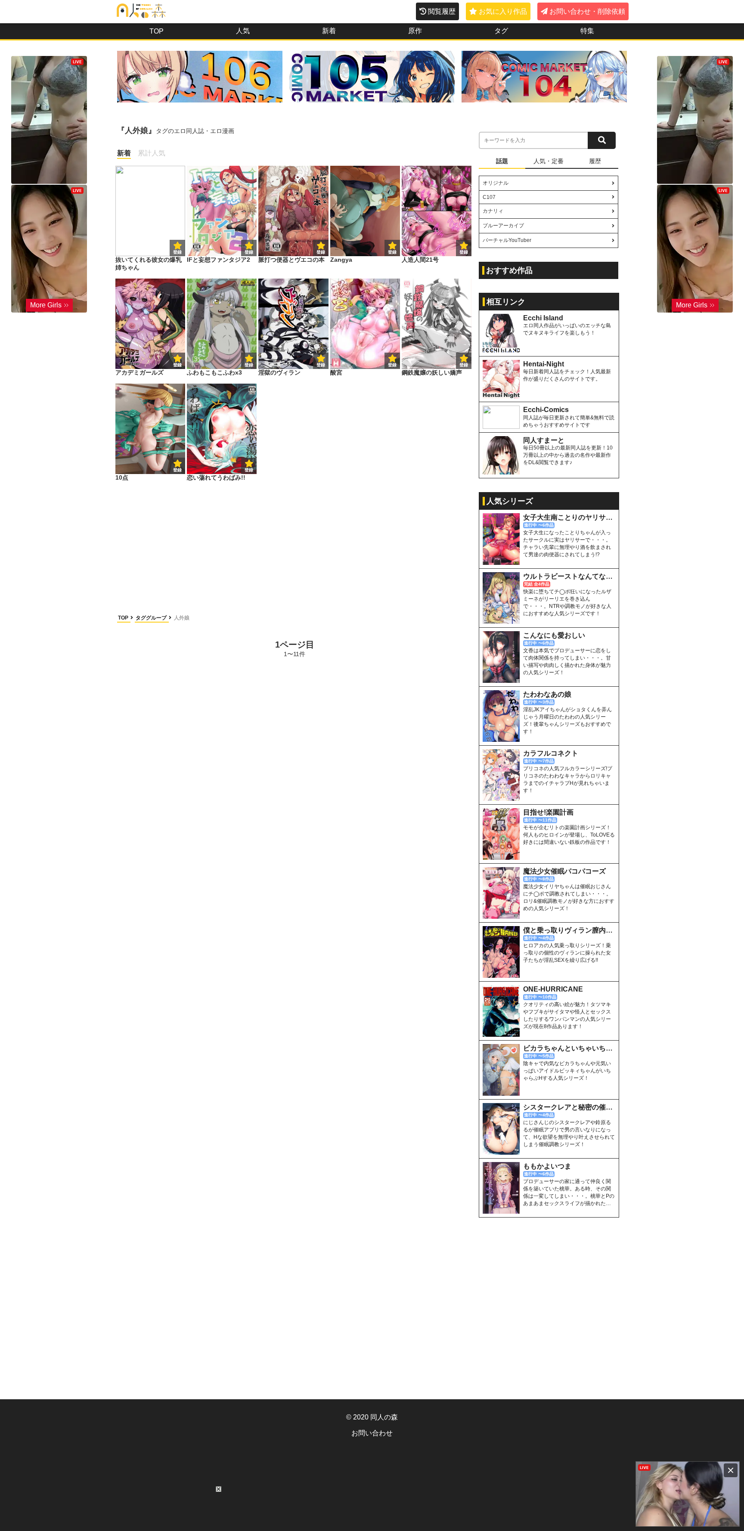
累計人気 (151, 153)
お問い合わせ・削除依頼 (587, 11)
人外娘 (181, 618)
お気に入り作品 (503, 11)
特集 (587, 30)
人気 (243, 30)
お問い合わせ (372, 1433)
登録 (249, 252)
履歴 (595, 161)
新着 (329, 30)
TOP (156, 31)
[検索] (602, 140)
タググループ (152, 618)
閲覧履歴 (442, 11)
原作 (415, 30)
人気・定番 (548, 161)
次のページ (439, 648)
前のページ (150, 648)
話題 (502, 161)
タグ (501, 30)
